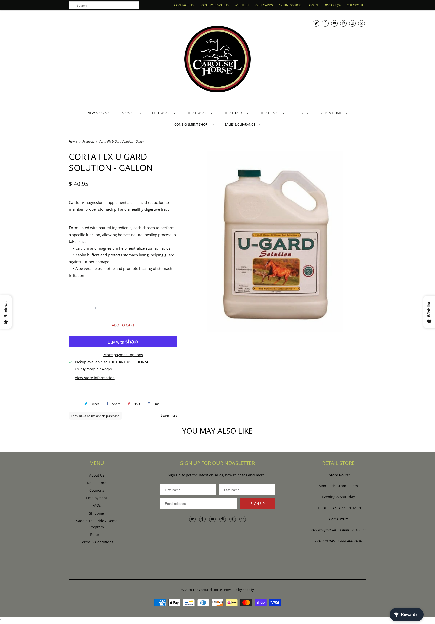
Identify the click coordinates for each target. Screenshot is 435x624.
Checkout (355, 5)
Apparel (129, 113)
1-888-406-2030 (290, 5)
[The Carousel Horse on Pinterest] (343, 23)
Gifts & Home (331, 113)
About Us (96, 475)
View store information (95, 377)
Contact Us (184, 5)
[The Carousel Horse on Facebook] (325, 23)
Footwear (161, 113)
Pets (299, 113)
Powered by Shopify (239, 589)
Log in (312, 5)
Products (88, 141)
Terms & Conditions (96, 542)
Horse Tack (233, 113)
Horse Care (269, 113)
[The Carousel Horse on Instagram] (352, 23)
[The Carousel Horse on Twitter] (316, 23)
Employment (96, 497)
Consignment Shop (191, 124)
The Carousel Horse (208, 589)
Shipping (96, 513)
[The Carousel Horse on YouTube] (334, 23)
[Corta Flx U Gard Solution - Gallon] (274, 241)
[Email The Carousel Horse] (361, 23)
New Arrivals (99, 113)
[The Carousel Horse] (217, 60)
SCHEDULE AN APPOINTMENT (338, 507)
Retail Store (96, 482)
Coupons (96, 490)
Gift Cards (264, 5)
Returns (96, 534)
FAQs (96, 505)
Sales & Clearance (241, 124)
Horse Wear (197, 113)
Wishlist (242, 5)
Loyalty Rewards (214, 5)
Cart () (334, 5)
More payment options (123, 354)
